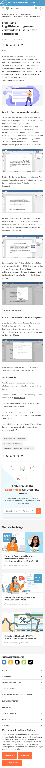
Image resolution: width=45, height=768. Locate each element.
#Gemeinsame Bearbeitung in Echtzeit (18, 448)
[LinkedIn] (10, 45)
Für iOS (30, 662)
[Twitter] (7, 45)
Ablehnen (9, 755)
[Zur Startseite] (13, 8)
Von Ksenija (20, 39)
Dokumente (26, 15)
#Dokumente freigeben (13, 443)
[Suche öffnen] (35, 8)
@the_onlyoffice (13, 430)
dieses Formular (11, 415)
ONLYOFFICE (6, 17)
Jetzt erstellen (38, 511)
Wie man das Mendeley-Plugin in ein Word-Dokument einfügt (19, 598)
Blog (4, 15)
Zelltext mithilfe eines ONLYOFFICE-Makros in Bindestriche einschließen (20, 637)
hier (11, 403)
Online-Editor (25, 62)
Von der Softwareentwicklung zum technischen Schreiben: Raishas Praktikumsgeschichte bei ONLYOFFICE (21, 558)
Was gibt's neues (21, 17)
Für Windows (4, 662)
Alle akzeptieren (12, 763)
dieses (27, 415)
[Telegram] (18, 45)
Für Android (23, 662)
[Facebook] (3, 45)
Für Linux (10, 662)
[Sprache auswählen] (41, 8)
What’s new (35, 17)
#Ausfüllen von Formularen (14, 439)
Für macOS (17, 662)
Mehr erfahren (16, 749)
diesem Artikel (19, 398)
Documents (13, 15)
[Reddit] (14, 45)
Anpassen (25, 755)
